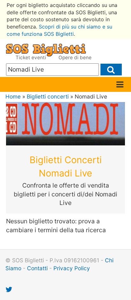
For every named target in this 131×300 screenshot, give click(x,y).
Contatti (37, 268)
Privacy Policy (71, 268)
